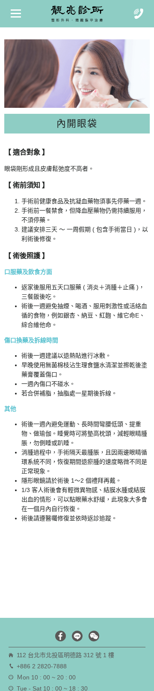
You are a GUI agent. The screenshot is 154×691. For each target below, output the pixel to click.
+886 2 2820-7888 (42, 666)
